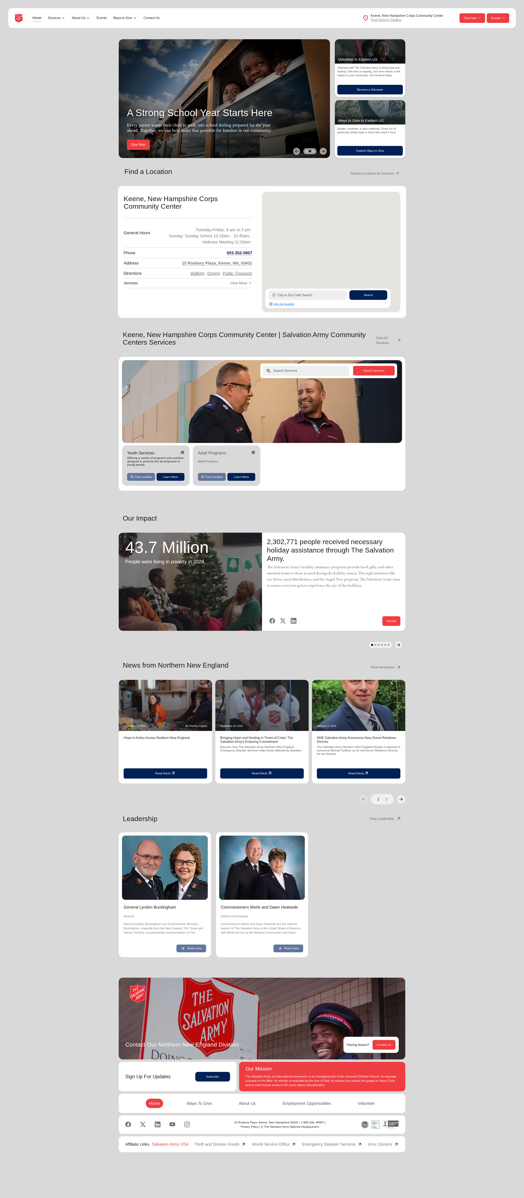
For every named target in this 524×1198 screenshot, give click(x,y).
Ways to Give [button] (122, 18)
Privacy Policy (250, 1126)
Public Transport (237, 273)
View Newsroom (386, 667)
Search (368, 295)
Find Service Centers (386, 20)
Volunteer (366, 1103)
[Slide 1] (307, 151)
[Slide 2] (310, 151)
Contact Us (151, 18)
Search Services (373, 370)
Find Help (470, 18)
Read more (191, 948)
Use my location (281, 304)
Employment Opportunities (307, 1103)
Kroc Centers (383, 1144)
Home (37, 18)
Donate (495, 18)
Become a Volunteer (370, 89)
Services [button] (54, 18)
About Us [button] (78, 18)
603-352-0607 (239, 253)
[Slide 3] (313, 151)
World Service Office (274, 1144)
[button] (401, 799)
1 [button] (378, 799)
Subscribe (212, 1076)
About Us (247, 1103)
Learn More (170, 477)
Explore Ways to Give (370, 150)
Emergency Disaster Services (332, 1144)
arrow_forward (401, 799)
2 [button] (386, 799)
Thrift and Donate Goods (220, 1144)
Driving (213, 273)
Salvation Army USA (170, 1144)
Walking (197, 273)
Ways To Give (199, 1103)
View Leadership (385, 818)
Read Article (165, 773)
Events (102, 18)
